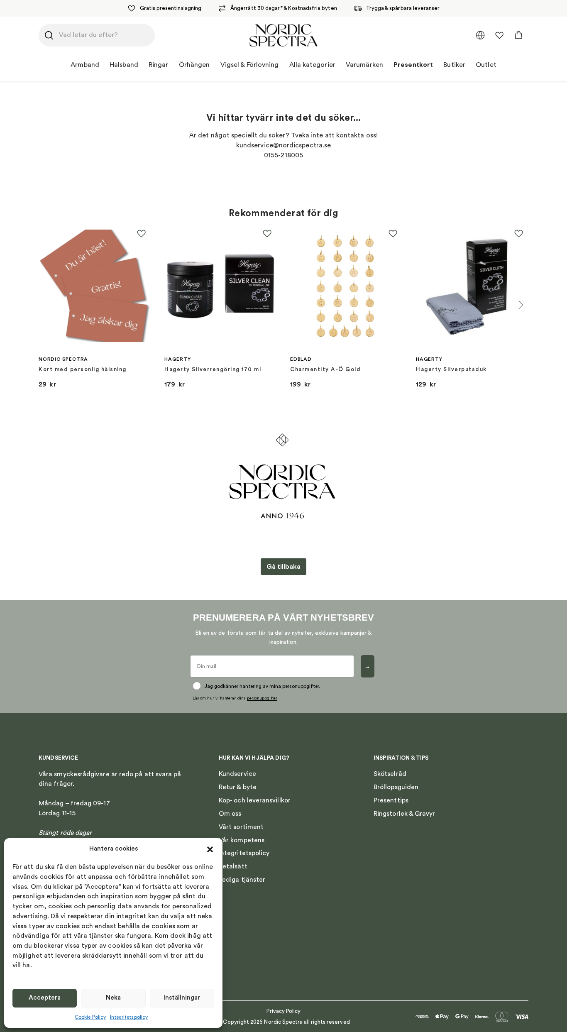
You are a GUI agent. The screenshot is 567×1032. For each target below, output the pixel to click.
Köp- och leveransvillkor (255, 800)
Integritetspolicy (129, 1017)
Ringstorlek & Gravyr (404, 813)
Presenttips (391, 800)
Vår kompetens (241, 840)
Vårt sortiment (241, 827)
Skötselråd (390, 773)
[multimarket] (480, 35)
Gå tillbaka (283, 566)
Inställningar (182, 998)
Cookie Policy (90, 1017)
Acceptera (45, 998)
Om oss (230, 813)
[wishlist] (499, 35)
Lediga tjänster (242, 879)
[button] (210, 849)
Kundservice (237, 773)
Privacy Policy (283, 1011)
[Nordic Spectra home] (283, 35)
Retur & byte (238, 787)
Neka (113, 998)
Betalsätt (233, 866)
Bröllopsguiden (396, 787)
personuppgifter (262, 698)
